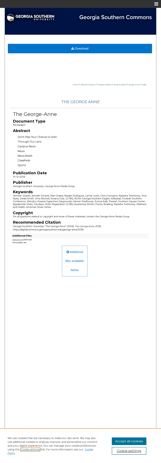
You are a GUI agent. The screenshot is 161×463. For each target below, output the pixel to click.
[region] (80, 445)
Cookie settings (30, 449)
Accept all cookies (129, 441)
